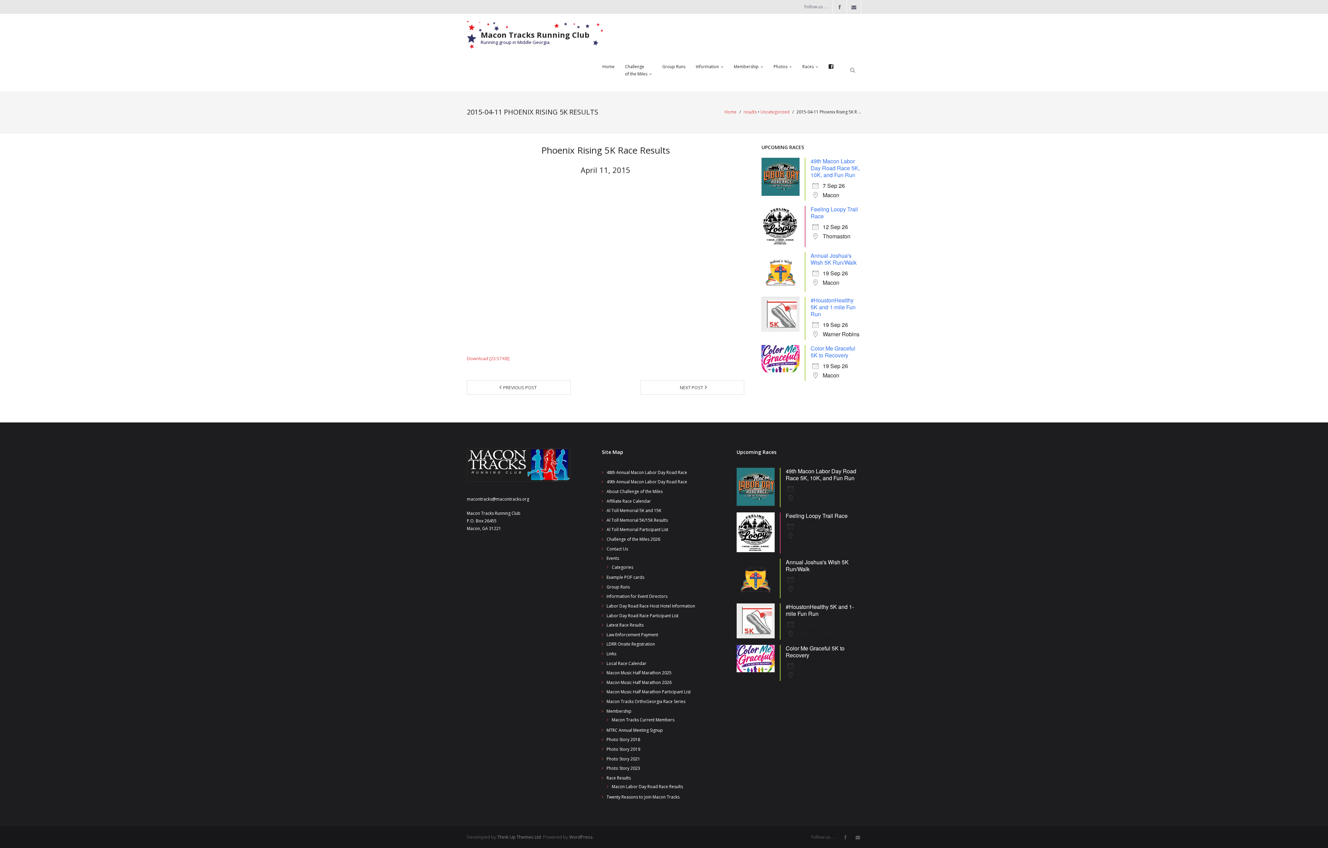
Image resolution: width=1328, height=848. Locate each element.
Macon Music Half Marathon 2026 (639, 682)
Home (731, 112)
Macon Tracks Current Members (643, 720)
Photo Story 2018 (623, 739)
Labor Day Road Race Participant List (643, 616)
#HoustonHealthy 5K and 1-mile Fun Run (833, 307)
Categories (622, 567)
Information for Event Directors (637, 596)
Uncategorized (775, 112)
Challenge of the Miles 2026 (633, 539)
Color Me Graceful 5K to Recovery (833, 351)
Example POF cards (625, 577)
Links (611, 654)
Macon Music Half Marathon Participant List (649, 692)
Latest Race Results (625, 625)
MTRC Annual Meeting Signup (635, 730)
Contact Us (617, 549)
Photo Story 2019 (623, 749)
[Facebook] (831, 67)
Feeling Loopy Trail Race (834, 212)
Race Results (619, 778)
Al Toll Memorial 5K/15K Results (637, 520)
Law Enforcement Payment (632, 635)
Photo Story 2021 (623, 759)
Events (613, 558)
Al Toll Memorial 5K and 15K (634, 510)
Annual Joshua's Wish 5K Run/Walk (834, 259)
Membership (619, 711)
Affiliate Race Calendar (629, 501)
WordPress (581, 837)
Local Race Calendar (626, 663)
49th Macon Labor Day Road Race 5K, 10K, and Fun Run (835, 168)
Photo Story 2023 (623, 768)
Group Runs (618, 587)
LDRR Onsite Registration (631, 644)
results (750, 112)
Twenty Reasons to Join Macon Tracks (643, 797)
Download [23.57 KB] (488, 358)
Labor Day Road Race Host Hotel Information (651, 606)
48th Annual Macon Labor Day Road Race (647, 472)
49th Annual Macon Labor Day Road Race (647, 482)
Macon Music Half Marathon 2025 (639, 673)
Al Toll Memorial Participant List (637, 529)
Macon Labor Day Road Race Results (647, 787)
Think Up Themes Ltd (519, 837)
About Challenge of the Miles (635, 491)
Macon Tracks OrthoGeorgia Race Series (646, 701)
